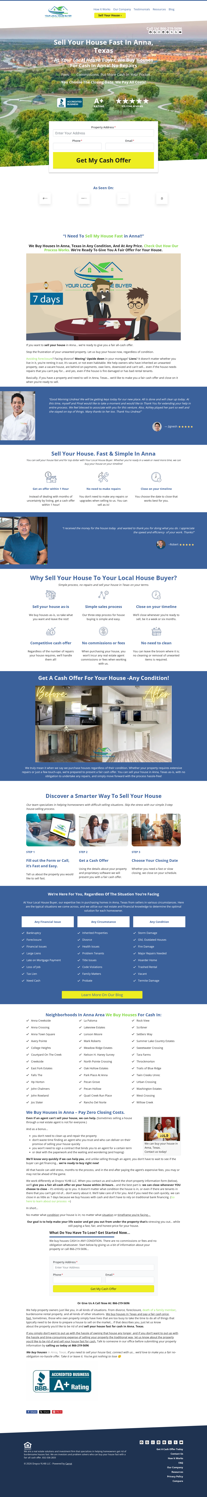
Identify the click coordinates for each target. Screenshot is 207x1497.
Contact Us (177, 1453)
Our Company (122, 9)
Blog (171, 9)
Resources (159, 9)
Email (129, 141)
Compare (178, 1480)
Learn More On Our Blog (102, 994)
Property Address (103, 127)
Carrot (68, 1463)
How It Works (101, 9)
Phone (77, 141)
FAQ (181, 1462)
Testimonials (142, 9)
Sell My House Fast (104, 236)
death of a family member (159, 1310)
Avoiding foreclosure (39, 358)
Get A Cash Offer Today (170, 1449)
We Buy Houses (121, 1014)
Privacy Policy (175, 1476)
